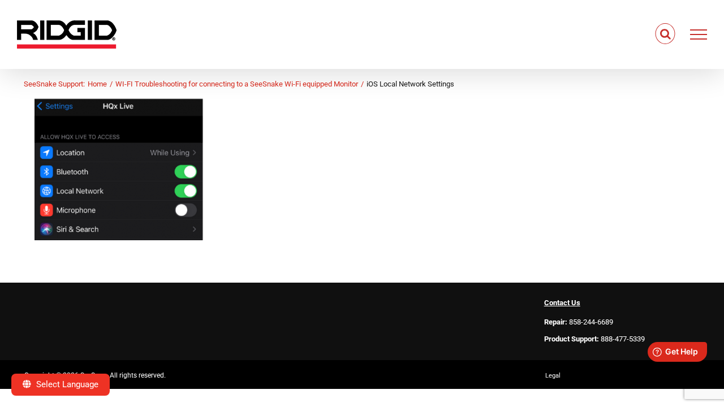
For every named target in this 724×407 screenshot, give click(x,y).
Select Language (66, 384)
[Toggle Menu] (698, 34)
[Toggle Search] (665, 34)
